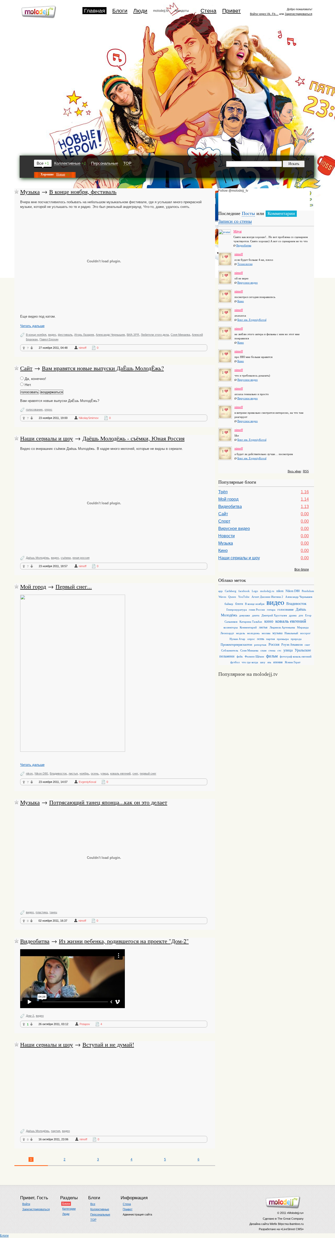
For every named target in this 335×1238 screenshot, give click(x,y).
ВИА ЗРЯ (133, 334)
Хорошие (47, 174)
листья (73, 773)
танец (53, 912)
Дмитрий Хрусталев (274, 615)
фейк (240, 656)
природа (296, 638)
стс (279, 650)
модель (240, 633)
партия (55, 1130)
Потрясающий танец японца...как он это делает (108, 802)
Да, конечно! (35, 379)
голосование (34, 409)
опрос (48, 409)
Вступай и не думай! (108, 1044)
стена (272, 650)
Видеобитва (34, 941)
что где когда (250, 662)
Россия (274, 644)
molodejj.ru (267, 591)
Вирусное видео (247, 282)
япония (278, 662)
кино (268, 621)
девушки (244, 615)
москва (266, 633)
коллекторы (231, 627)
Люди (140, 11)
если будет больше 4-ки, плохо (253, 259)
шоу (262, 662)
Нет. (27, 385)
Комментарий (248, 627)
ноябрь (84, 773)
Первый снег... (73, 586)
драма (293, 615)
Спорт (224, 521)
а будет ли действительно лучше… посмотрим (263, 454)
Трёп (223, 492)
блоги (239, 604)
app (220, 591)
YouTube (243, 596)
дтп (301, 615)
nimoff (82, 347)
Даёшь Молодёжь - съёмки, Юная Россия (133, 438)
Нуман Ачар (237, 638)
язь (269, 662)
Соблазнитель (229, 650)
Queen (232, 596)
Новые (60, 174)
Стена (208, 11)
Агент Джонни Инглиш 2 (267, 596)
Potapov (85, 1024)
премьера (283, 638)
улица (104, 773)
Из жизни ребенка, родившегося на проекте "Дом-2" (124, 941)
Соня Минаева (180, 334)
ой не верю (241, 278)
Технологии (245, 264)
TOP (127, 163)
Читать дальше (32, 326)
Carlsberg (230, 591)
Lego (255, 591)
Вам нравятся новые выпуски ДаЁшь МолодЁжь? (103, 368)
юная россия (81, 557)
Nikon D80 (41, 773)
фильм (272, 656)
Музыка (30, 191)
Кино (240, 301)
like (236, 435)
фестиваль (65, 334)
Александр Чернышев (110, 334)
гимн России (257, 609)
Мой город (33, 586)
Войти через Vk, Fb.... (264, 13)
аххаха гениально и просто (251, 394)
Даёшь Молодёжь (37, 557)
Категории (69, 1208)
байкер (229, 603)
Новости (226, 536)
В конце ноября (36, 334)
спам (263, 650)
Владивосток (58, 773)
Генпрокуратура (236, 609)
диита (255, 615)
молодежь (253, 633)
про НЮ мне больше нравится (253, 356)
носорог (305, 633)
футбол (234, 662)
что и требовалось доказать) (252, 375)
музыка (277, 633)
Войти (26, 1204)
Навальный (291, 633)
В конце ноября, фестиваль (82, 191)
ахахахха (240, 315)
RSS (306, 471)
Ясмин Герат (292, 662)
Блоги (119, 11)
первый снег (148, 773)
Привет (231, 11)
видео (52, 334)
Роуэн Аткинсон (292, 644)
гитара (271, 609)
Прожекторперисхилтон (236, 644)
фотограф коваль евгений (295, 656)
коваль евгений (120, 773)
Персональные (104, 163)
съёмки (66, 557)
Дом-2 (30, 1015)
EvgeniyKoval (87, 781)
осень (95, 773)
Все (40, 163)
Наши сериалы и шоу (46, 438)
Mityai (237, 230)
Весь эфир (294, 471)
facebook (244, 591)
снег (135, 773)
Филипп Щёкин (254, 656)
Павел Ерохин (49, 339)
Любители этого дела (155, 334)
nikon (29, 773)
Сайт (26, 368)
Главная (94, 11)
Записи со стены (235, 221)
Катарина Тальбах (250, 621)
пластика (42, 912)
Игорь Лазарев (84, 334)
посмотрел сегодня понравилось (254, 297)
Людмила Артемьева (282, 627)
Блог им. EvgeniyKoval (251, 319)
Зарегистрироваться (298, 13)
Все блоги (301, 569)
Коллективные (67, 163)
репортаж (260, 644)
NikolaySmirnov (89, 417)
